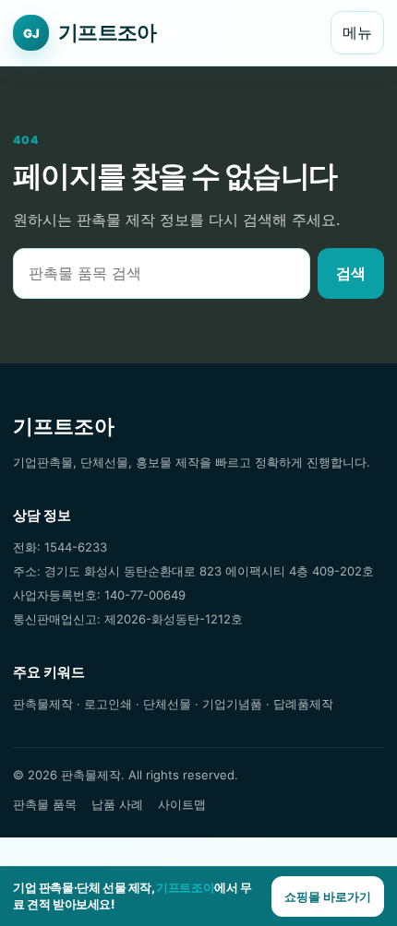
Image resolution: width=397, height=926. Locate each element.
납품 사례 (117, 804)
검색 (351, 273)
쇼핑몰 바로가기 (327, 896)
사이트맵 (182, 804)
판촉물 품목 (45, 804)
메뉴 (357, 32)
